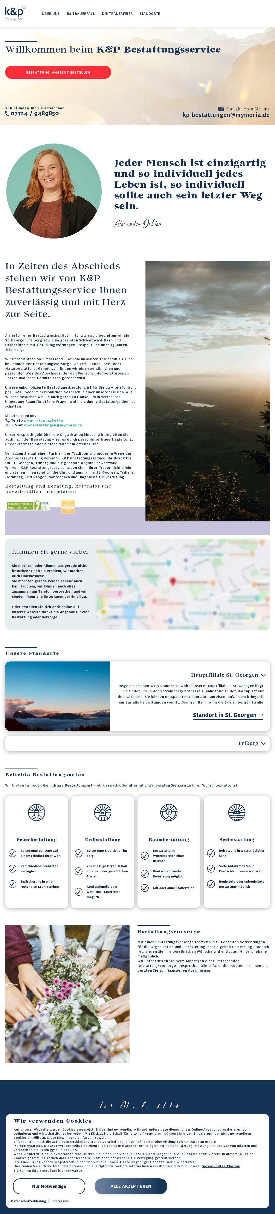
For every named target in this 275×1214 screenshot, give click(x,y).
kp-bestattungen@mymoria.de (53, 425)
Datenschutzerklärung (221, 1166)
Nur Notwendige (49, 1186)
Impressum (60, 1201)
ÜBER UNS (51, 13)
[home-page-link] (15, 13)
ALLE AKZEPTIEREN (130, 1186)
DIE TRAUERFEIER (117, 13)
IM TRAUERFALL (81, 13)
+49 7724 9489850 (45, 420)
